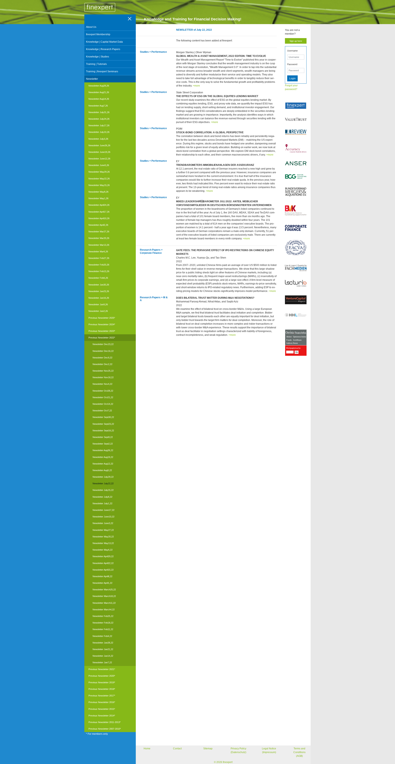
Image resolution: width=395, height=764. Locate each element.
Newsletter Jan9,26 (98, 304)
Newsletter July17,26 (98, 125)
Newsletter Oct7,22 (102, 410)
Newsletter (92, 78)
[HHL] (296, 315)
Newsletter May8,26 (98, 192)
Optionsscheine (299, 337)
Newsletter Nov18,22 (103, 377)
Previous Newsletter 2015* (101, 709)
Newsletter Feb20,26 (98, 264)
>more (196, 85)
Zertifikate (297, 340)
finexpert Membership (98, 34)
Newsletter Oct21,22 (103, 397)
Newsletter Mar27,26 (98, 231)
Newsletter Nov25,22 (103, 371)
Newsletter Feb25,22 (103, 616)
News (295, 343)
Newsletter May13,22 (103, 543)
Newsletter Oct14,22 (103, 404)
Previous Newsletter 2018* (101, 689)
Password (292, 64)
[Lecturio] (296, 283)
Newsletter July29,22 (103, 477)
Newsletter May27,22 (103, 530)
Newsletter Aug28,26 (98, 85)
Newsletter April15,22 (103, 570)
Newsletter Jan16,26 (98, 298)
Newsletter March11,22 (104, 603)
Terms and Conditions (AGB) (299, 752)
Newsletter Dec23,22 (103, 344)
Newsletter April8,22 (102, 576)
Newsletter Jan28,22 (103, 642)
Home (147, 748)
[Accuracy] (296, 148)
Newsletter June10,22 (103, 516)
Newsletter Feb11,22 (103, 629)
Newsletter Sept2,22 (103, 443)
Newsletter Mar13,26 (98, 245)
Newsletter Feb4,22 (102, 636)
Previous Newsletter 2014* (101, 715)
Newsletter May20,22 (103, 536)
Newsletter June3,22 (103, 523)
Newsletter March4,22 (104, 609)
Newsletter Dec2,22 (102, 364)
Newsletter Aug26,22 (103, 450)
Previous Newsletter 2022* (101, 337)
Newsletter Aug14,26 (98, 99)
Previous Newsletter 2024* (101, 324)
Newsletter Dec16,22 (103, 351)
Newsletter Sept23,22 (103, 424)
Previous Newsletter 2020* (101, 676)
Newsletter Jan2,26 (98, 311)
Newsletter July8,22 (102, 497)
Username (292, 50)
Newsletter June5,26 (98, 165)
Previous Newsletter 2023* (101, 331)
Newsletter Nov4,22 (102, 384)
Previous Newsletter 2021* (101, 669)
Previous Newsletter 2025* (101, 318)
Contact (177, 748)
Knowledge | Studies (97, 56)
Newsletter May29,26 (99, 172)
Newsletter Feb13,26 (98, 271)
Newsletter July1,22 (102, 503)
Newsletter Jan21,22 (103, 649)
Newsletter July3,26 (98, 139)
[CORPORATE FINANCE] (296, 228)
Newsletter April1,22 (102, 583)
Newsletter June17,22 (103, 510)
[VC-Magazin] (296, 299)
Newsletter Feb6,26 (98, 278)
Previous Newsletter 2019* (101, 682)
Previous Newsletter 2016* (101, 702)
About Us (91, 27)
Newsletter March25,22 (104, 589)
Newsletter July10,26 (98, 132)
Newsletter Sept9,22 (103, 437)
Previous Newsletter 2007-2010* (104, 729)
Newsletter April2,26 (98, 225)
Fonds (289, 340)
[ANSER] (296, 163)
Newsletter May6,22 (103, 550)
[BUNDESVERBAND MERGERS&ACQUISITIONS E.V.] (296, 192)
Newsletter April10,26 (98, 218)
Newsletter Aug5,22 (102, 470)
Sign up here (295, 41)
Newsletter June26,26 (99, 145)
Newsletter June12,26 (99, 158)
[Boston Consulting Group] (296, 176)
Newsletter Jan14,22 (103, 656)
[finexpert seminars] (296, 105)
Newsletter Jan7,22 (102, 662)
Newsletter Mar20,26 (98, 238)
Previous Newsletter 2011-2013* (104, 722)
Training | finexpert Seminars (102, 71)
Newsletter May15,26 (99, 185)
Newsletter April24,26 (98, 205)
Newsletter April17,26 (98, 212)
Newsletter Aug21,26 (98, 92)
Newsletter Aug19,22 (103, 457)
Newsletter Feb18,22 (103, 622)
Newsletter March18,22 (104, 596)
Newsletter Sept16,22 (103, 430)
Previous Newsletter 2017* (101, 695)
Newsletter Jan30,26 (98, 284)
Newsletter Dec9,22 (102, 357)
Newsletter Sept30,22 (103, 417)
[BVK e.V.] (296, 210)
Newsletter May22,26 (99, 178)
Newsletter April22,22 (103, 563)
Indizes (289, 343)
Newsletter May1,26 (98, 198)
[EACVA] (296, 248)
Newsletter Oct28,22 (103, 391)
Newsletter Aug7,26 (98, 105)
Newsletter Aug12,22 (103, 463)
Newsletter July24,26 (98, 119)
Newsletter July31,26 (98, 112)
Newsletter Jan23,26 (98, 291)
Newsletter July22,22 (103, 483)
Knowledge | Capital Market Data (104, 41)
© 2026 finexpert (223, 762)
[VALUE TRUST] (296, 119)
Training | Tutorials (96, 64)
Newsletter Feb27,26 (98, 258)
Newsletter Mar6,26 (98, 251)
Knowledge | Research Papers (103, 49)
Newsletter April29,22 (103, 556)
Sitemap (208, 748)
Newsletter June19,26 (99, 152)
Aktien (289, 337)
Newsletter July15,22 (103, 490)
